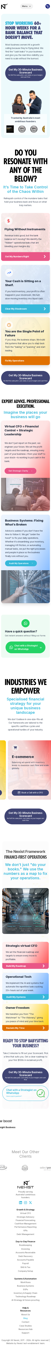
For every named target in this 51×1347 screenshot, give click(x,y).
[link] (4, 6)
